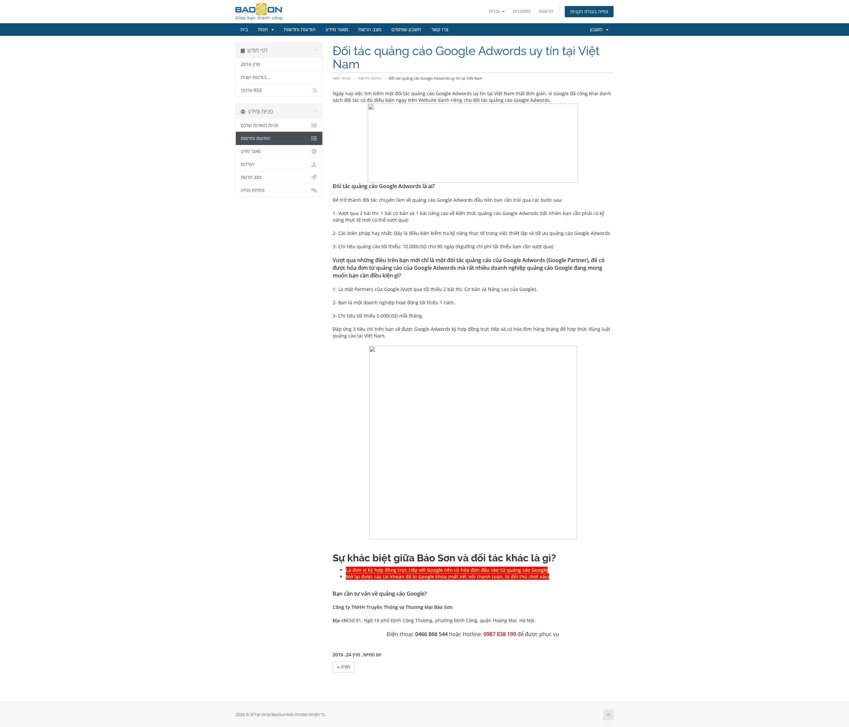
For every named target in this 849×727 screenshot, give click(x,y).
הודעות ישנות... (255, 77)
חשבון (597, 30)
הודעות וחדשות (300, 30)
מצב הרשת (369, 30)
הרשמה (546, 11)
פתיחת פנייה (252, 190)
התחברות (522, 11)
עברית (495, 11)
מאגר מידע (337, 30)
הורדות (247, 164)
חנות (264, 30)
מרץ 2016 (250, 64)
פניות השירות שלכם (259, 125)
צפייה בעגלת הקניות (589, 11)
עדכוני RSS (251, 90)
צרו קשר (439, 30)
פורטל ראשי (342, 78)
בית (244, 30)
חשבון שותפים (406, 30)
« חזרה (343, 667)
